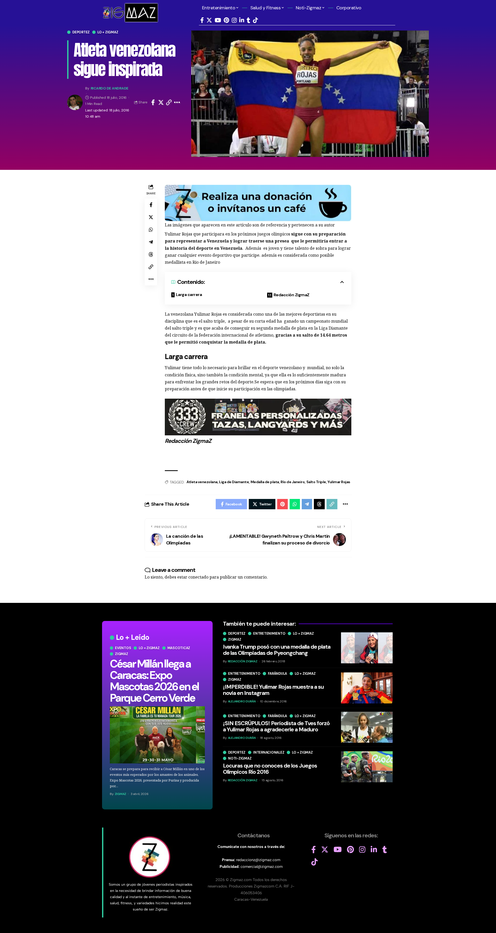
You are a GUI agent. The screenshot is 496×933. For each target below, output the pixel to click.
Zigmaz (121, 654)
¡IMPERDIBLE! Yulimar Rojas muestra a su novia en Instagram (273, 689)
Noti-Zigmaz (239, 758)
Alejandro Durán (242, 701)
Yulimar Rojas (339, 482)
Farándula (277, 673)
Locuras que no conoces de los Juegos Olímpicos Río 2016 (270, 768)
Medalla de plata (265, 482)
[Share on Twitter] (161, 102)
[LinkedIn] (241, 20)
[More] (177, 102)
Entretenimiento (269, 633)
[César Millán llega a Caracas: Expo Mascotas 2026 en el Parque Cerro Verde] (157, 734)
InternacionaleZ (268, 752)
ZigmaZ (121, 794)
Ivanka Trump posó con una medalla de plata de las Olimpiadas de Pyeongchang (276, 650)
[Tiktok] (255, 20)
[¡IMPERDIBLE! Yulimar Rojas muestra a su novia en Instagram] (367, 687)
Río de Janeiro (293, 482)
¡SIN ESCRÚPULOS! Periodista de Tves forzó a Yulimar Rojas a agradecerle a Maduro (276, 726)
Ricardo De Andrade (110, 88)
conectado (198, 577)
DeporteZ (81, 32)
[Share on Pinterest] (282, 504)
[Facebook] (202, 20)
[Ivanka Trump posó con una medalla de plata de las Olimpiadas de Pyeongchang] (367, 647)
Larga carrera (189, 294)
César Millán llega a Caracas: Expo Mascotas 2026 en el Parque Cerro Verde (154, 681)
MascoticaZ (178, 648)
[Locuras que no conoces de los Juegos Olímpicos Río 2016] (367, 766)
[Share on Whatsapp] (151, 229)
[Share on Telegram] (151, 242)
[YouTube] (217, 20)
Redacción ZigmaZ (291, 295)
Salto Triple (316, 482)
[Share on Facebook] (153, 102)
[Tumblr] (248, 20)
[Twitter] (209, 20)
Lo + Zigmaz (107, 32)
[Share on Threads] (151, 254)
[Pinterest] (226, 20)
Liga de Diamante (234, 482)
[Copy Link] (169, 102)
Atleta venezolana (202, 482)
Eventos (123, 648)
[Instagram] (234, 20)
